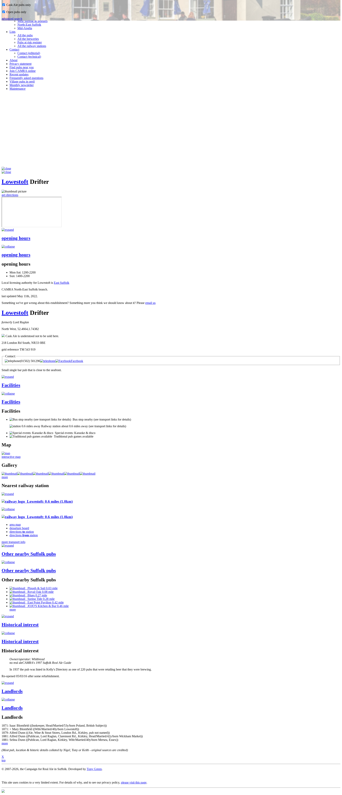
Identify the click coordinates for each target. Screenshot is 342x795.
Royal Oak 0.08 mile (39, 591)
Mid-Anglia (24, 28)
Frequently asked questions (26, 78)
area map (15, 524)
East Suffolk (61, 282)
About (13, 60)
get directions (10, 195)
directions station (22, 531)
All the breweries (28, 39)
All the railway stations (31, 46)
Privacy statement (20, 63)
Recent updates (19, 74)
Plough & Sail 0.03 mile (41, 588)
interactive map (11, 456)
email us (150, 303)
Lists (12, 31)
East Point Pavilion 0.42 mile (44, 602)
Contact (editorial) (28, 53)
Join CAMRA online (23, 71)
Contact (14, 49)
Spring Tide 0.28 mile (40, 599)
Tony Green (94, 769)
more (5, 477)
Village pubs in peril (22, 81)
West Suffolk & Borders (32, 21)
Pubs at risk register (29, 42)
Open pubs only (16, 12)
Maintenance (18, 88)
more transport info (13, 542)
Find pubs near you (22, 67)
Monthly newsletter (22, 85)
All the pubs (25, 35)
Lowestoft (15, 181)
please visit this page (133, 782)
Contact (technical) (29, 56)
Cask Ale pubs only (18, 5)
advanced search (12, 18)
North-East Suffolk (29, 24)
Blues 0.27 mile (36, 595)
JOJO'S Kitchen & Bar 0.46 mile (47, 606)
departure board (19, 528)
